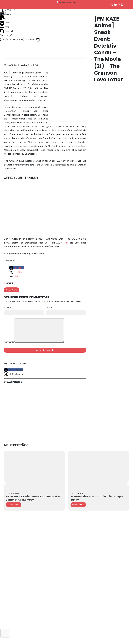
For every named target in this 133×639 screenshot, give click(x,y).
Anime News (11, 289)
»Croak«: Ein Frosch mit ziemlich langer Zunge (97, 498)
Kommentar (9, 341)
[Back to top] (126, 632)
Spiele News (13, 504)
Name (7, 307)
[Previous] (4, 483)
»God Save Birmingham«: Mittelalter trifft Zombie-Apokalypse (33, 498)
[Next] (129, 483)
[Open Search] (127, 4)
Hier (66, 242)
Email (49, 307)
